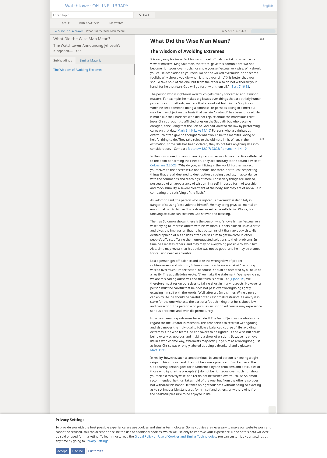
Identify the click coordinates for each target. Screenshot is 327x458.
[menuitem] (272, 15)
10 (244, 149)
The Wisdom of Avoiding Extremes (77, 70)
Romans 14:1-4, (231, 149)
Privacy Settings (97, 441)
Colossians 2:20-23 (163, 165)
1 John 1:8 (237, 279)
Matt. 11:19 (158, 350)
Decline (77, 451)
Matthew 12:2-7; (199, 149)
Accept (62, 451)
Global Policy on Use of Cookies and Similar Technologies (175, 436)
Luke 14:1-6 (201, 130)
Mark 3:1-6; (185, 130)
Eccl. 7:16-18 (240, 86)
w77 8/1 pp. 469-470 (69, 31)
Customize (95, 451)
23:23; (215, 149)
